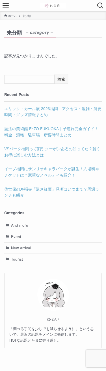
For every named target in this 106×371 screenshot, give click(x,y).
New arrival (21, 247)
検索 (61, 79)
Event (16, 236)
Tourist (17, 259)
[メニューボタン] (5, 5)
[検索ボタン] (100, 5)
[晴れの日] (53, 5)
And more (19, 225)
